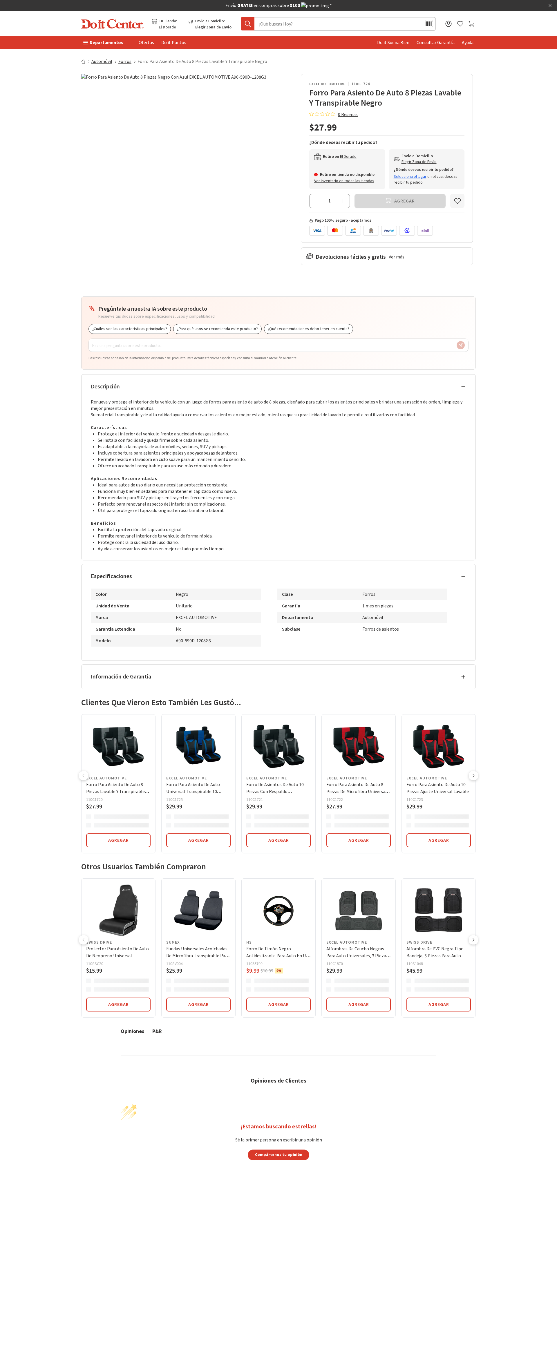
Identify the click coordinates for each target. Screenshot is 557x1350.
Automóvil (101, 61)
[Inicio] (86, 61)
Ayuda (467, 42)
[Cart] (472, 24)
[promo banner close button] (550, 5)
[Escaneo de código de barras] (428, 23)
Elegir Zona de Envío (213, 27)
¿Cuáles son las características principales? (129, 329)
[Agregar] (343, 201)
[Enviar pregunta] (461, 345)
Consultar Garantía (436, 42)
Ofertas (146, 42)
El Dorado (167, 27)
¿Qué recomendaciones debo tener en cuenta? (308, 329)
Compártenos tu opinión (278, 1154)
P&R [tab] (157, 1031)
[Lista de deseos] (460, 24)
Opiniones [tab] (132, 1031)
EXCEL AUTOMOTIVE (327, 84)
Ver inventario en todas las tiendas (344, 181)
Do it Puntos (173, 42)
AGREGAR (118, 840)
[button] (84, 776)
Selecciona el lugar (410, 177)
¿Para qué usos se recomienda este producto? (217, 329)
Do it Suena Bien (393, 42)
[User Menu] (448, 24)
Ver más (396, 257)
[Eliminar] (316, 201)
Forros (124, 61)
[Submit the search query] (247, 23)
